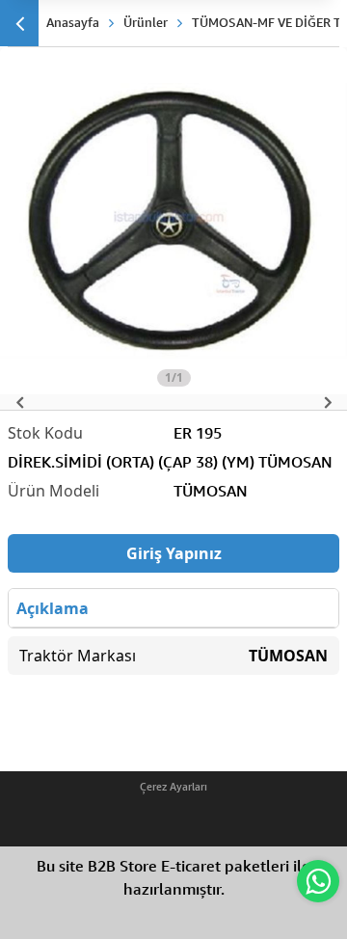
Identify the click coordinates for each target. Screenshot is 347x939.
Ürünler (145, 22)
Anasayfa (72, 22)
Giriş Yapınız (174, 553)
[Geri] (19, 23)
